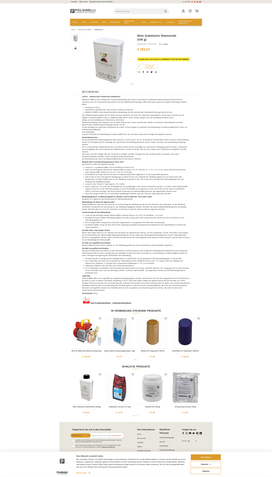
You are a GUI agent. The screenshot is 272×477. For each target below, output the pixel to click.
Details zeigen (81, 473)
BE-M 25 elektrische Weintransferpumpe (87, 351)
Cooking (170, 22)
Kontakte (74, 2)
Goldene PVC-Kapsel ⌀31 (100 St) (152, 351)
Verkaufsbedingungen (166, 438)
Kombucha (115, 22)
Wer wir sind (83, 2)
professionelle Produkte (185, 22)
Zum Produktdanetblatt (101, 303)
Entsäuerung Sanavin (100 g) (185, 407)
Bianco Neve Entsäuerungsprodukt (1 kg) (119, 351)
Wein (83, 22)
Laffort (166, 44)
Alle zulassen (206, 457)
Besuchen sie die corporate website (101, 2)
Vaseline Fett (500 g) (152, 407)
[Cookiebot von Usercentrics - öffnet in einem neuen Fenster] (62, 472)
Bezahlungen (163, 446)
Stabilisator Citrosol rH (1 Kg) (119, 407)
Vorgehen (117, 435)
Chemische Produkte (84, 29)
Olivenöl (94, 22)
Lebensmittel (156, 22)
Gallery (139, 447)
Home (74, 22)
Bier (104, 22)
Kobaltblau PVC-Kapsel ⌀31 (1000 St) (185, 351)
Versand (162, 442)
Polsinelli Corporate (144, 451)
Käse (144, 22)
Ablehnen (205, 471)
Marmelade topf (129, 22)
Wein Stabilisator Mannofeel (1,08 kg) (87, 407)
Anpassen (204, 464)
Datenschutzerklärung (108, 447)
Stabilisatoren (98, 29)
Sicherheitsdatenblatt (122, 303)
